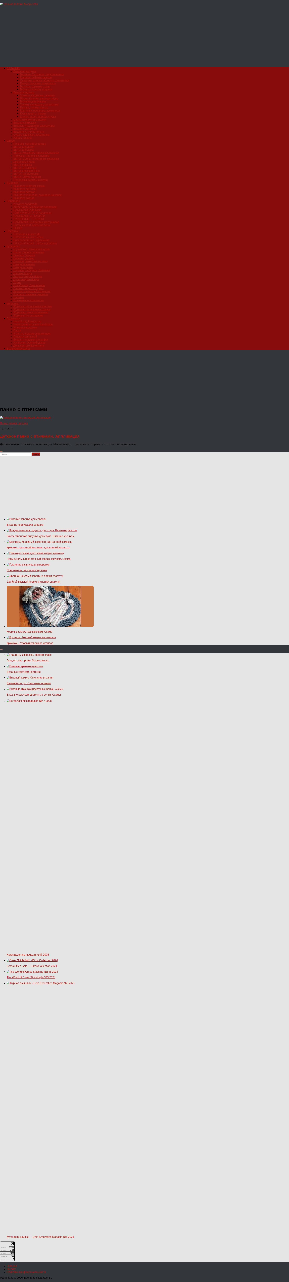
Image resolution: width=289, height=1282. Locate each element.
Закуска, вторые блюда (27, 276)
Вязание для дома (24, 71)
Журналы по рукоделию (28, 315)
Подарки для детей (25, 336)
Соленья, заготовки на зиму (30, 261)
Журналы (13, 303)
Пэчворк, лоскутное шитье (29, 143)
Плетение (13, 231)
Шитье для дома (23, 149)
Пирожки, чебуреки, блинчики (31, 270)
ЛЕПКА (17, 228)
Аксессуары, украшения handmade (35, 207)
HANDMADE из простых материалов (36, 222)
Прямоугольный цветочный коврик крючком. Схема (39, 558)
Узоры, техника (22, 137)
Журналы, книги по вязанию (30, 312)
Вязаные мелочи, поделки (36, 89)
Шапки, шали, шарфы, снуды (38, 116)
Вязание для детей (25, 128)
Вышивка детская (24, 192)
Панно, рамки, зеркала (14, 423)
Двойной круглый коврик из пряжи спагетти (33, 581)
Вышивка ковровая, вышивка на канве (37, 195)
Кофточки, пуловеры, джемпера (40, 110)
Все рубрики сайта (18, 348)
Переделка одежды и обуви (30, 179)
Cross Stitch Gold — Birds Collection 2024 (32, 966)
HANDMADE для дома (27, 210)
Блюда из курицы (24, 264)
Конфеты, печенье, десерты (30, 294)
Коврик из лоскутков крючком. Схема (29, 631)
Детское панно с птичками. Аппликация (40, 436)
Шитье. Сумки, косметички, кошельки (36, 158)
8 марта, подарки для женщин (32, 333)
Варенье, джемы (23, 258)
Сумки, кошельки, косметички (31, 134)
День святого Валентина (28, 345)
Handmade (13, 201)
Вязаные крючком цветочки (24, 671)
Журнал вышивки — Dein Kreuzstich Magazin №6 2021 (40, 1236)
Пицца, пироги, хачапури (28, 252)
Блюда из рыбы (23, 267)
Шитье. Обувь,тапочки (27, 176)
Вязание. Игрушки (24, 122)
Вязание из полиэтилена (28, 131)
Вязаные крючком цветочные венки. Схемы (34, 694)
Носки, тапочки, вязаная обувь (39, 98)
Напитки (18, 297)
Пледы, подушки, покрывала (38, 83)
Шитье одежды (22, 164)
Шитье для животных (26, 170)
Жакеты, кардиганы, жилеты (37, 95)
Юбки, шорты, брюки (33, 113)
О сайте (11, 1269)
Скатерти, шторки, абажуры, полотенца (44, 80)
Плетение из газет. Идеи (28, 237)
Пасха (17, 330)
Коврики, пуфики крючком (36, 77)
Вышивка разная (23, 198)
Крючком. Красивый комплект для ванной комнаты (38, 547)
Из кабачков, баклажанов (29, 285)
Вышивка (12, 182)
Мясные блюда (22, 273)
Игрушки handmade (25, 204)
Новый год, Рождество (27, 321)
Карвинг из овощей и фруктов (31, 291)
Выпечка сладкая (24, 255)
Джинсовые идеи (24, 161)
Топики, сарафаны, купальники (39, 104)
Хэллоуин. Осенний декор (29, 342)
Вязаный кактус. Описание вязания (29, 683)
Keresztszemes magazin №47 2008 (28, 954)
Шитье (11, 140)
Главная (12, 1266)
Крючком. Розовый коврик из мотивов (30, 643)
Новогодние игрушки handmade (33, 324)
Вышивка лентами (24, 188)
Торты (17, 282)
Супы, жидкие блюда (26, 279)
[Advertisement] (100, 37)
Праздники (13, 318)
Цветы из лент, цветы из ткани (32, 225)
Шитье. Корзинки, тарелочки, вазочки (36, 152)
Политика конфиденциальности (26, 1272)
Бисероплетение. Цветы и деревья (35, 243)
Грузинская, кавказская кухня (31, 249)
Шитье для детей (23, 146)
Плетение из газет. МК (26, 234)
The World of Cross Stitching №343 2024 (31, 977)
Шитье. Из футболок (25, 173)
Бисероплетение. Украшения (31, 240)
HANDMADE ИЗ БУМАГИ (29, 216)
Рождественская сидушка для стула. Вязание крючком (40, 536)
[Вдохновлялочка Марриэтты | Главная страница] (19, 4)
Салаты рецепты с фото (28, 288)
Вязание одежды (23, 92)
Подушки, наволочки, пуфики (31, 155)
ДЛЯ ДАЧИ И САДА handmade (32, 213)
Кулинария (13, 246)
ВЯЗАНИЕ (13, 68)
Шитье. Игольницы (25, 167)
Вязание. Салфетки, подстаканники (42, 74)
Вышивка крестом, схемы (29, 185)
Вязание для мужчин (33, 101)
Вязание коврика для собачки (25, 524)
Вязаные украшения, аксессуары (34, 125)
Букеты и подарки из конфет (30, 339)
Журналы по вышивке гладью (32, 309)
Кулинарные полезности (28, 300)
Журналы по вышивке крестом (32, 306)
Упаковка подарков (25, 327)
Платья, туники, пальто (34, 107)
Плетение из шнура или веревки (27, 570)
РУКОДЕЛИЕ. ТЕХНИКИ (28, 219)
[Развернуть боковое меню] (1, 451)
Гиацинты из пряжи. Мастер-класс (28, 660)
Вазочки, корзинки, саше (35, 86)
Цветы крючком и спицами (29, 119)
